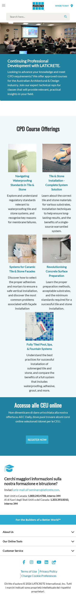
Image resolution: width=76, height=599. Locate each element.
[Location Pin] (72, 5)
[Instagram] (31, 562)
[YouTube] (39, 562)
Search (65, 16)
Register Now (37, 439)
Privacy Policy (48, 571)
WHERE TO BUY (62, 6)
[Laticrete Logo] (33, 6)
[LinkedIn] (46, 562)
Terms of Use (29, 571)
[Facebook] (24, 562)
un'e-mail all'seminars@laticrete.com (36, 489)
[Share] (53, 562)
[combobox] (39, 17)
